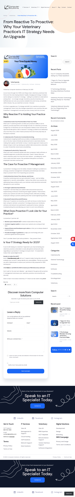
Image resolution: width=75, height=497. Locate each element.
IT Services (25, 7)
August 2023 (55, 243)
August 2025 (55, 187)
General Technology (57, 260)
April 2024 (54, 224)
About (53, 7)
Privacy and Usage (62, 441)
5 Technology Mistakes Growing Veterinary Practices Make (60, 91)
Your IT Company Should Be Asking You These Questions (60, 75)
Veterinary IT (34, 7)
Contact (64, 7)
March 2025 (55, 210)
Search (54, 56)
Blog (59, 7)
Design (58, 431)
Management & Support (26, 432)
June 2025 (54, 196)
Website (9, 331)
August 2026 (55, 130)
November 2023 (56, 229)
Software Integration (45, 448)
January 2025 (55, 219)
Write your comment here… (14, 339)
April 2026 (54, 149)
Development (60, 428)
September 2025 (56, 182)
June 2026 (54, 140)
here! (44, 278)
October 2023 (55, 233)
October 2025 (55, 177)
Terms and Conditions (63, 445)
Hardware (54, 264)
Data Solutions (26, 446)
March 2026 (55, 154)
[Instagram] (52, 418)
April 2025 (54, 205)
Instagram (58, 418)
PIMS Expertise (43, 431)
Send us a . (9, 437)
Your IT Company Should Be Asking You (65, 309)
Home (5, 15)
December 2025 (56, 168)
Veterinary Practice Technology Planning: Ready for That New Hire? (61, 100)
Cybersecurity (25, 84)
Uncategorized (55, 278)
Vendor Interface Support (44, 444)
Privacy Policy (7, 446)
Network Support (26, 443)
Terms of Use (7, 449)
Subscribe (38, 302)
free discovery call (13, 258)
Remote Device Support (43, 439)
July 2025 (54, 191)
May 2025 (54, 201)
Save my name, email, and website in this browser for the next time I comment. (26, 356)
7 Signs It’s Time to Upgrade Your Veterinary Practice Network (60, 82)
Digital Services (45, 7)
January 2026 (55, 163)
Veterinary (12, 15)
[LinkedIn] (15, 418)
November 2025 (56, 173)
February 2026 (55, 158)
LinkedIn (20, 418)
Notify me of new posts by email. (17, 365)
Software (32, 84)
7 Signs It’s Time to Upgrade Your (65, 322)
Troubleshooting (56, 274)
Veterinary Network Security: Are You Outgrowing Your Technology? (60, 108)
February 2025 (55, 215)
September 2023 (56, 238)
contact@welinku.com (9, 434)
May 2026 (54, 144)
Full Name (10, 323)
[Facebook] (33, 418)
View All (23, 428)
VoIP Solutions (25, 440)
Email (28, 323)
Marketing (59, 435)
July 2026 (54, 135)
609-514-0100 (7, 430)
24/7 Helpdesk (43, 435)
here (8, 268)
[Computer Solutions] (11, 7)
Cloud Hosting (25, 437)
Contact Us (37, 406)
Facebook (39, 418)
